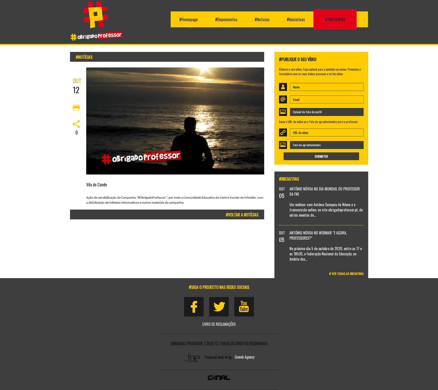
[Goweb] (193, 357)
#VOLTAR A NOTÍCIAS (242, 215)
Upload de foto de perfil (307, 111)
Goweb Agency (244, 357)
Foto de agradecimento (307, 144)
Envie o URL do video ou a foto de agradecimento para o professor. (318, 121)
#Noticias (262, 19)
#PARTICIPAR (335, 19)
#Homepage (188, 19)
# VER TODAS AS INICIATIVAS (346, 273)
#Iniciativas (296, 19)
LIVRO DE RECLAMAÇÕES (219, 324)
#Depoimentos (226, 19)
